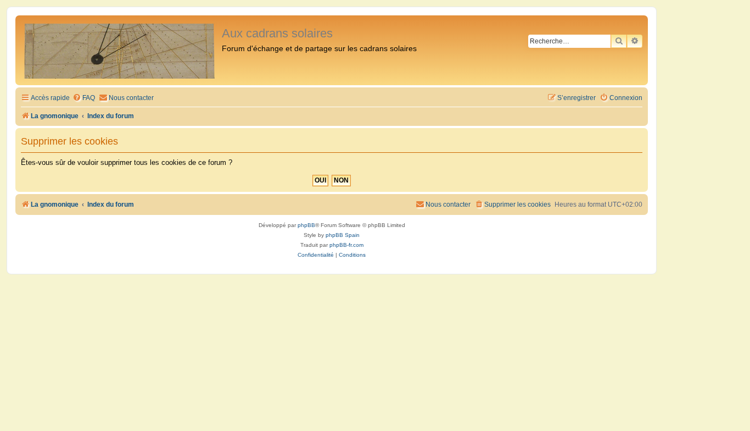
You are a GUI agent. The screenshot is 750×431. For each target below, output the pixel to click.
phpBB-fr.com (346, 245)
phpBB (306, 225)
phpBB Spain (343, 235)
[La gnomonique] (120, 50)
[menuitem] (83, 98)
